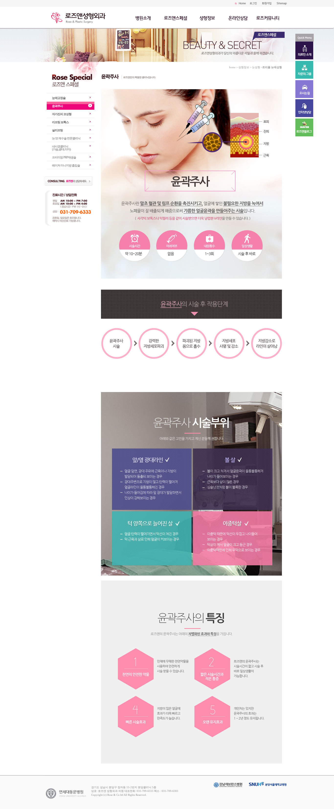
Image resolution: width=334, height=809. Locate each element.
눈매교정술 (59, 98)
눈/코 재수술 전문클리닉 (66, 138)
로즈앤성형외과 (80, 17)
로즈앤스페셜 (176, 17)
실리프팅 (57, 130)
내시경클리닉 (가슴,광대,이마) (61, 148)
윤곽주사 (57, 106)
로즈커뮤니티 (268, 17)
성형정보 (209, 17)
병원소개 (144, 17)
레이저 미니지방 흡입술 (66, 165)
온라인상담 (238, 17)
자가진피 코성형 (61, 114)
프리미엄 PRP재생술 (64, 157)
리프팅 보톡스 (60, 122)
